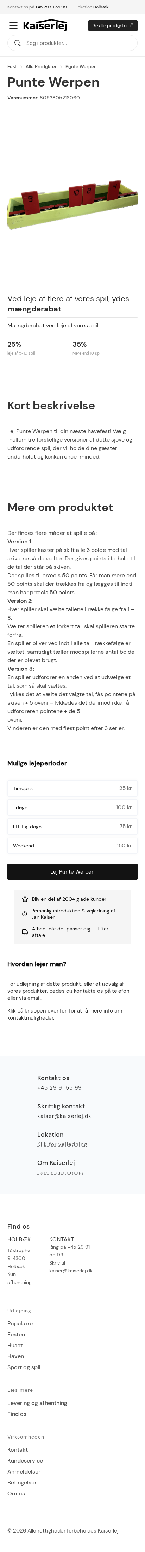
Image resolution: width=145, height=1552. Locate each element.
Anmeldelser (23, 1471)
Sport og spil (23, 1367)
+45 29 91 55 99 (51, 7)
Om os (16, 1493)
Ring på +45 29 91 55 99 (69, 1251)
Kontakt (17, 1449)
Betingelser (22, 1482)
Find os (16, 1414)
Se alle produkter (111, 26)
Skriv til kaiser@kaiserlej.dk (71, 1267)
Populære (20, 1323)
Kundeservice (25, 1460)
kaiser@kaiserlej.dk (64, 1116)
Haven (15, 1356)
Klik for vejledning (62, 1144)
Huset (15, 1345)
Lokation (92, 7)
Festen (16, 1334)
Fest (12, 67)
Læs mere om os (60, 1172)
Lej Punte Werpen (72, 871)
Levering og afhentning (37, 1403)
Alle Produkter (41, 67)
